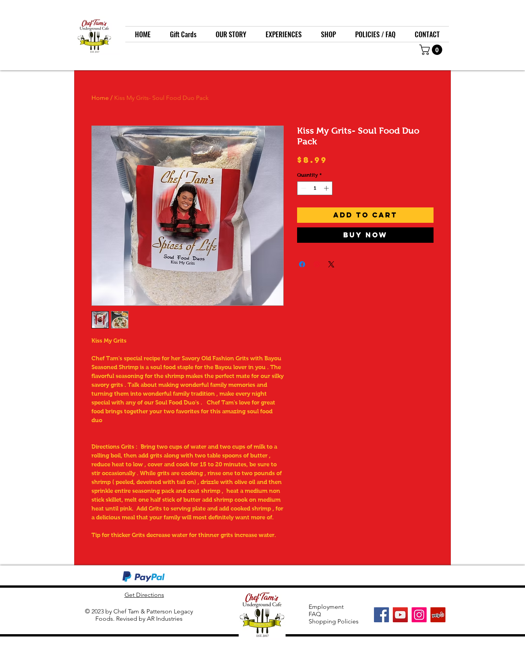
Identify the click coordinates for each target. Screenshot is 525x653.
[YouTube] (400, 614)
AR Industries (165, 618)
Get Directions (144, 594)
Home (100, 97)
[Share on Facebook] (302, 264)
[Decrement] (302, 188)
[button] (432, 50)
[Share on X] (331, 264)
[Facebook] (381, 614)
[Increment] (327, 188)
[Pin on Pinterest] (316, 264)
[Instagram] (419, 614)
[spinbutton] (314, 188)
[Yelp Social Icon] (437, 614)
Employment (326, 606)
